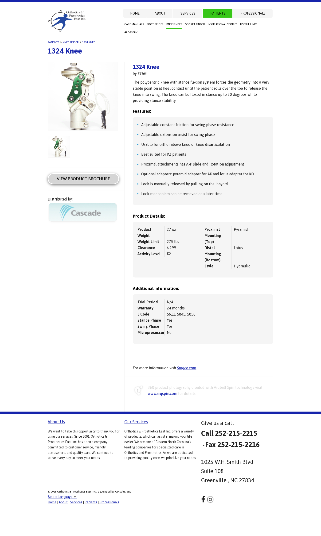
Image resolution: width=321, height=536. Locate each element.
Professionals (253, 13)
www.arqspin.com (162, 393)
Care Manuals (134, 24)
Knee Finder (174, 24)
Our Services (136, 421)
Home (135, 13)
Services (187, 13)
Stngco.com (186, 368)
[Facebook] (203, 499)
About (160, 13)
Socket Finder (195, 24)
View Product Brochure (83, 178)
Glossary (130, 32)
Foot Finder (155, 24)
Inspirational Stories (222, 24)
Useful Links (248, 24)
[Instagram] (210, 499)
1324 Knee (88, 42)
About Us (56, 421)
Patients (217, 13)
